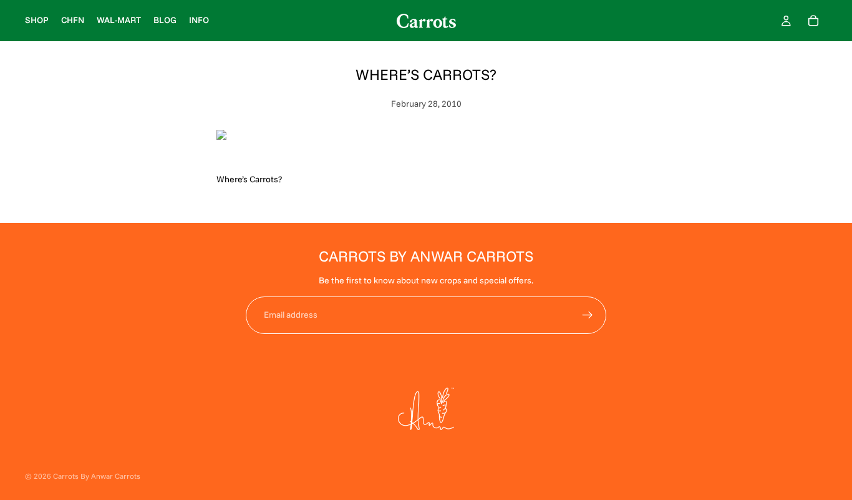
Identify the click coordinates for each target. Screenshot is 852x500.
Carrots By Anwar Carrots (96, 476)
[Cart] (813, 20)
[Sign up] (587, 315)
